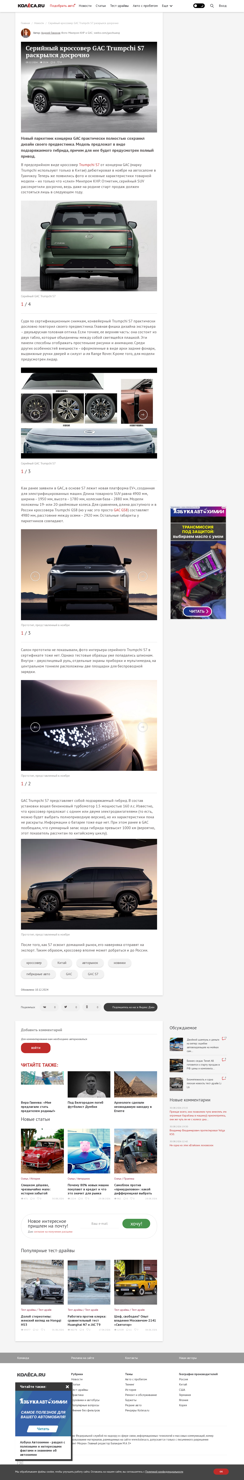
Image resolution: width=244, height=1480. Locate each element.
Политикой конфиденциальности (164, 1471)
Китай (61, 962)
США (182, 1390)
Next (143, 247)
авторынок (90, 962)
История (130, 1390)
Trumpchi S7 (89, 164)
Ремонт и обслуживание (141, 1395)
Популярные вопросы (85, 1405)
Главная (25, 23)
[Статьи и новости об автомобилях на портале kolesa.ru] (31, 5)
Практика (77, 1395)
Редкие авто (133, 1405)
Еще (165, 5)
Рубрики (77, 1374)
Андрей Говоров (50, 33)
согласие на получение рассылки (53, 1231)
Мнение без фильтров (85, 1410)
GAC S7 (93, 974)
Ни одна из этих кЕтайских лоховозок (191, 1145)
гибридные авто (38, 974)
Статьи (101, 5)
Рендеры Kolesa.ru (137, 1410)
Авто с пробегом (145, 5)
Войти (35, 1048)
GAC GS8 (121, 510)
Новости (85, 5)
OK (221, 1471)
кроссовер (34, 962)
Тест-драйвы (119, 5)
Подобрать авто (62, 5)
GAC (69, 974)
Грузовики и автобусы (85, 1400)
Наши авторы (188, 1358)
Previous (35, 247)
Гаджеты (130, 1400)
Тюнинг (129, 1384)
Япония (183, 1400)
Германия (185, 1395)
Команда (23, 1358)
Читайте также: (39, 1065)
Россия (183, 1379)
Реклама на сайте (82, 1358)
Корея (183, 1405)
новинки (120, 962)
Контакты (131, 1358)
